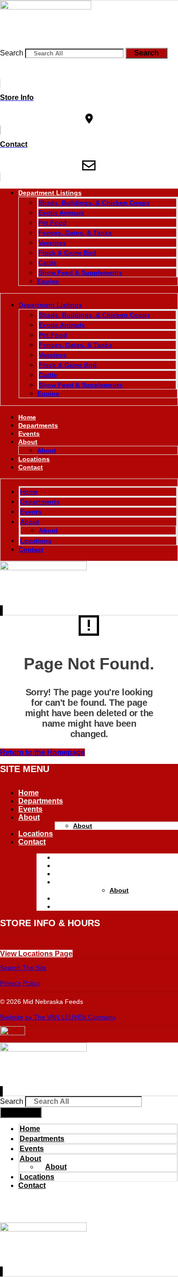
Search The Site (23, 967)
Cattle (47, 262)
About (27, 441)
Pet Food (52, 222)
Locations (34, 459)
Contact (30, 467)
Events (29, 433)
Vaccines (52, 242)
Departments (38, 425)
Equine (48, 281)
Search (11, 53)
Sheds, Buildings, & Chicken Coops (94, 202)
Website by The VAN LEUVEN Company (58, 1017)
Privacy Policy (20, 983)
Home (27, 417)
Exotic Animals (61, 212)
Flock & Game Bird (67, 252)
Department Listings (50, 192)
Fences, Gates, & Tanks (75, 232)
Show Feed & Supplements (80, 272)
